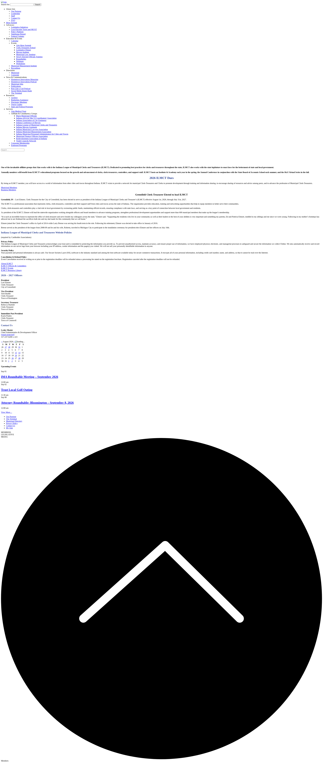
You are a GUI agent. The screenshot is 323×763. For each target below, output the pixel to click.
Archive (14, 98)
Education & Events (14, 38)
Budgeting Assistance (19, 100)
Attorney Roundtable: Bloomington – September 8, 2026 (37, 402)
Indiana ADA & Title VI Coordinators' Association (36, 118)
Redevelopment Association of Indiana (31, 138)
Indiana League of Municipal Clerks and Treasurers (36, 125)
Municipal (15, 73)
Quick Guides (16, 104)
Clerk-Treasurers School (25, 48)
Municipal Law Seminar (25, 54)
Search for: (5, 4)
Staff (13, 16)
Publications (16, 86)
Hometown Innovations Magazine (24, 79)
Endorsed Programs (19, 145)
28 (9, 347)
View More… (6, 412)
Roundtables (21, 59)
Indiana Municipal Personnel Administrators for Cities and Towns (42, 134)
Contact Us (15, 18)
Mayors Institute (22, 52)
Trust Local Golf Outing (16, 389)
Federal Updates (17, 36)
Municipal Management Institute (24, 66)
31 (19, 347)
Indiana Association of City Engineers (31, 120)
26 (13, 358)
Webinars (20, 61)
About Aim (10, 9)
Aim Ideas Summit (23, 45)
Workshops (20, 63)
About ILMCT (7, 263)
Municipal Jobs (17, 84)
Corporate (15, 75)
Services (9, 109)
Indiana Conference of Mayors (28, 123)
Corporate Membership (20, 143)
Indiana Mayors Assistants (26, 127)
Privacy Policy (12, 423)
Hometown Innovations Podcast (24, 82)
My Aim (9, 428)
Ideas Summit (11, 23)
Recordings (15, 68)
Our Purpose (16, 11)
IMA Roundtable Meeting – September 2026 (29, 376)
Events (14, 43)
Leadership (15, 13)
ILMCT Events (7, 268)
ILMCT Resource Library (11, 270)
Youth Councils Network (26, 141)
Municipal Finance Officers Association (32, 136)
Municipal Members (9, 187)
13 (16, 353)
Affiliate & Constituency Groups (24, 113)
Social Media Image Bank (21, 91)
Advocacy (10, 25)
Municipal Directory (14, 421)
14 (19, 353)
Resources (10, 95)
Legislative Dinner (23, 50)
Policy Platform (17, 32)
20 (16, 355)
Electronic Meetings (19, 102)
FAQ (13, 20)
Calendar (14, 41)
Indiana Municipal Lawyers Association (32, 129)
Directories (10, 70)
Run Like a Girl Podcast (20, 88)
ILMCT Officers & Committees (13, 266)
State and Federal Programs (22, 107)
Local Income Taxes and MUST (24, 29)
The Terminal (16, 93)
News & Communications (16, 77)
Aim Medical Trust (18, 111)
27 (6, 347)
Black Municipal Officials (26, 116)
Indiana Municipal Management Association (33, 132)
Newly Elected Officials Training (29, 57)
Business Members (8, 190)
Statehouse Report (18, 34)
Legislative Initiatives (19, 27)
